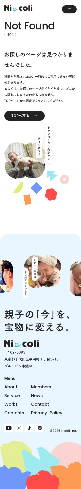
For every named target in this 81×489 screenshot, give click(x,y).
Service (12, 395)
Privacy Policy (46, 413)
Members (41, 387)
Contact (40, 404)
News (37, 395)
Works (11, 404)
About (10, 387)
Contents (14, 413)
